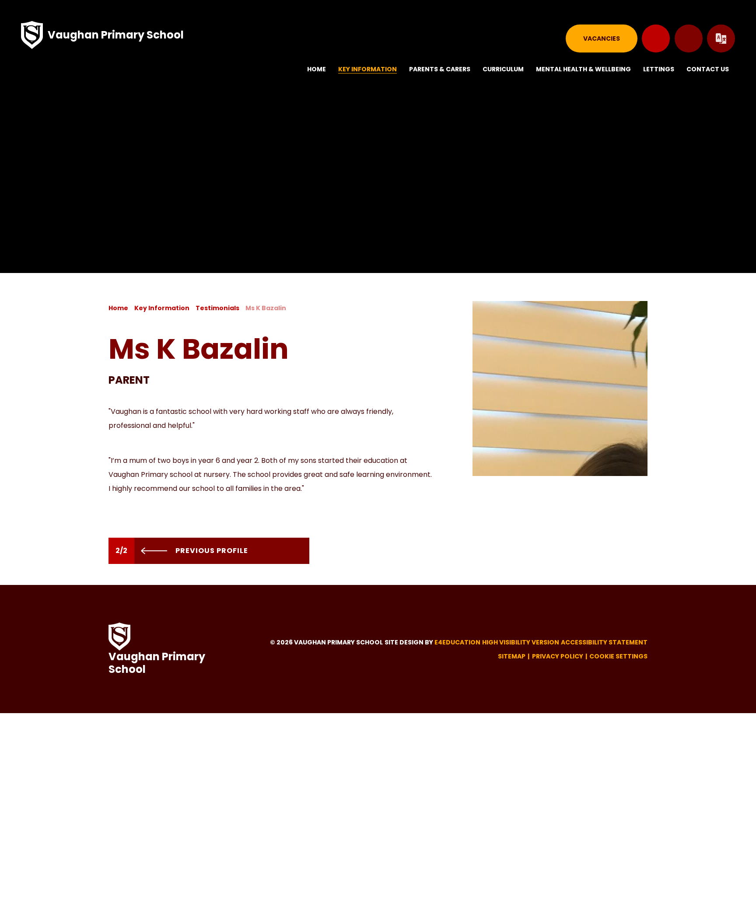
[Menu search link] (689, 38)
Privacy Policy (557, 656)
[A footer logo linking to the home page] (119, 637)
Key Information (161, 308)
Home (118, 308)
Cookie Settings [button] (618, 656)
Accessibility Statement (604, 642)
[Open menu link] (656, 38)
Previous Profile (211, 551)
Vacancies (601, 38)
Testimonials (217, 308)
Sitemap (511, 656)
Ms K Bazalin (265, 308)
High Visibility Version (520, 642)
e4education (457, 642)
